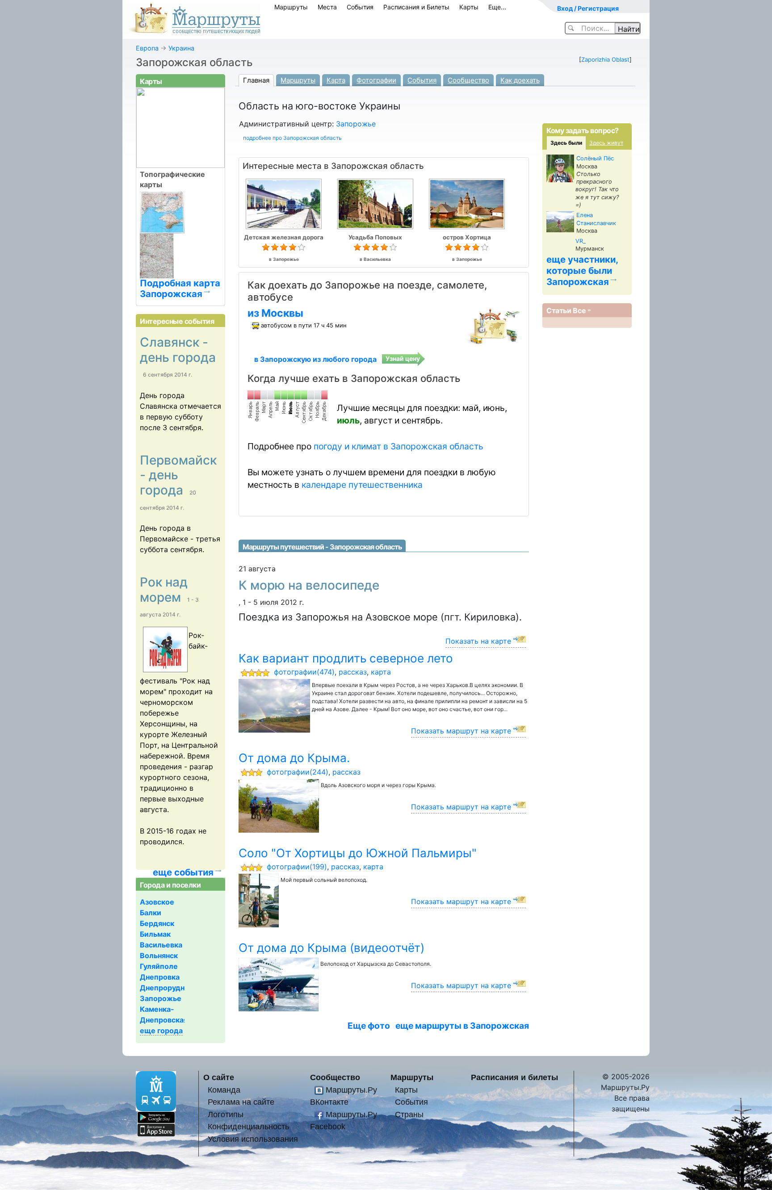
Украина (181, 48)
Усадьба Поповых (375, 237)
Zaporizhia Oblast (605, 59)
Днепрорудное (166, 987)
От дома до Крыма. (294, 758)
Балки (150, 912)
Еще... (497, 7)
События (360, 7)
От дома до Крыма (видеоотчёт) (331, 948)
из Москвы (275, 313)
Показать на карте (478, 641)
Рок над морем (164, 589)
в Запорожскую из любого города (315, 359)
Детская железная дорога (283, 237)
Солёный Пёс (595, 158)
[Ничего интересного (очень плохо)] (266, 247)
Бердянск (157, 923)
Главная (256, 80)
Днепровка (160, 976)
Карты (468, 7)
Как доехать (520, 80)
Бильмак (155, 934)
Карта (336, 80)
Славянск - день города (178, 350)
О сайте (218, 1077)
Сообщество (468, 80)
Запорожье (356, 123)
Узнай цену (403, 358)
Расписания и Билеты (416, 7)
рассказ (353, 671)
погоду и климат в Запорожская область (398, 446)
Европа (147, 48)
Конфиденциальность (248, 1126)
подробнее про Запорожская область (292, 137)
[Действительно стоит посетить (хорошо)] (293, 247)
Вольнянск (159, 955)
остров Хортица (467, 237)
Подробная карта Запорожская (180, 288)
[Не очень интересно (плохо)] (275, 247)
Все (579, 310)
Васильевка (377, 259)
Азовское (157, 901)
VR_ (580, 241)
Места (327, 7)
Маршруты (291, 7)
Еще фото (369, 1025)
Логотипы (225, 1114)
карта (381, 671)
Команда (224, 1089)
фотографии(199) (297, 866)
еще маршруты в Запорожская (462, 1025)
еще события (183, 872)
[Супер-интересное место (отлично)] (302, 247)
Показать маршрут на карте (461, 730)
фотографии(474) (304, 671)
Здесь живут (606, 142)
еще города (161, 1030)
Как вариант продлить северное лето (346, 658)
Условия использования (253, 1139)
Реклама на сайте (241, 1101)
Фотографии (376, 80)
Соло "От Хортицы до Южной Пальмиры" (358, 853)
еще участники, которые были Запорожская (582, 270)
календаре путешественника (362, 484)
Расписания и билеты (514, 1077)
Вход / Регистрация (588, 8)
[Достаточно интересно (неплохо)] (284, 247)
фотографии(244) (297, 771)
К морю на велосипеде (309, 585)
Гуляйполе (159, 966)
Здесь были (566, 142)
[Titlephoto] (164, 651)
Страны (409, 1114)
